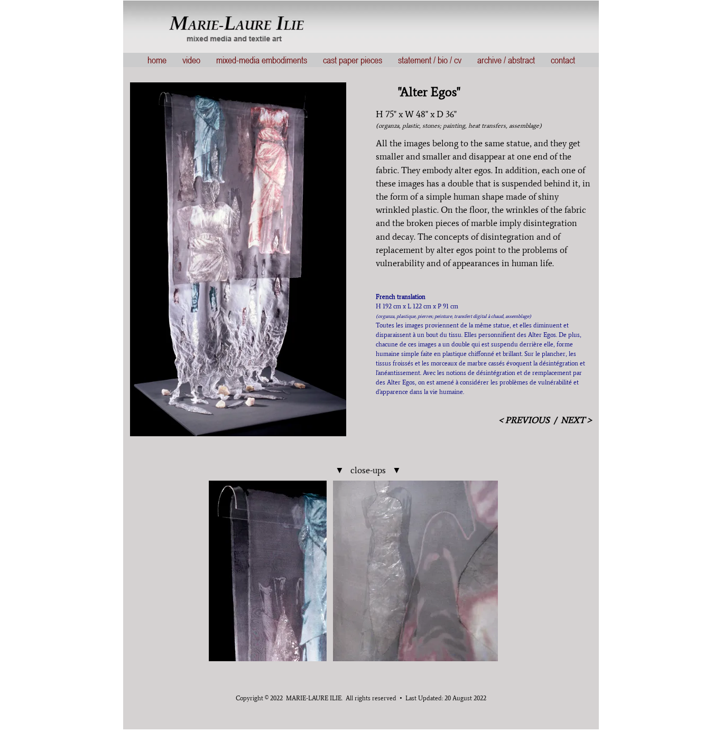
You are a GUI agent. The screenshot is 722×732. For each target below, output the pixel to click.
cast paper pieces (352, 59)
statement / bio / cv (429, 59)
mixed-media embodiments (261, 59)
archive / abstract (506, 59)
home (156, 59)
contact (563, 59)
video (191, 59)
